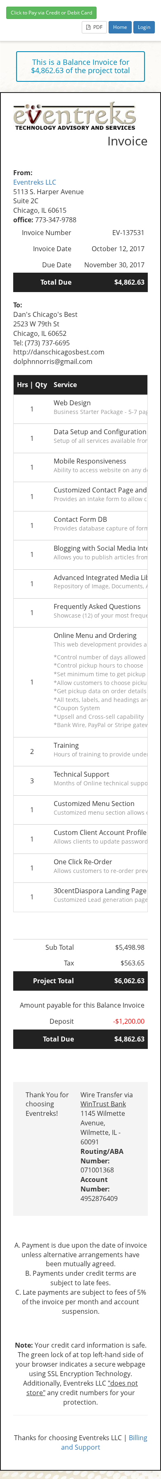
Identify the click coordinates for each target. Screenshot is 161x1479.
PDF (97, 27)
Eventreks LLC (34, 182)
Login (144, 27)
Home (120, 27)
